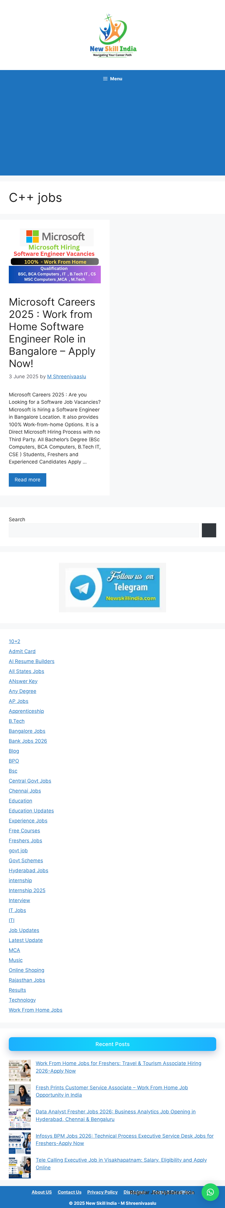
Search (17, 519)
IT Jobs (17, 910)
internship (20, 880)
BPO (14, 761)
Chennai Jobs (25, 791)
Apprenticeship (26, 711)
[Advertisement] (112, 132)
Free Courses (24, 831)
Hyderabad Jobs (28, 870)
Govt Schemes (26, 860)
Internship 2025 (27, 890)
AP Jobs (18, 701)
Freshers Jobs (25, 841)
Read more (27, 480)
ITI (11, 920)
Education (20, 801)
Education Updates (31, 811)
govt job (18, 850)
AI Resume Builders (31, 661)
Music (16, 960)
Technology (22, 1000)
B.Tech (17, 721)
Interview (19, 900)
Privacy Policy (102, 1192)
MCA (14, 950)
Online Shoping (26, 970)
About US (42, 1192)
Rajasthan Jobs (27, 980)
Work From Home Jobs (35, 1010)
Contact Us (69, 1192)
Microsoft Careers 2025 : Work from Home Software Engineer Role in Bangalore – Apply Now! (52, 332)
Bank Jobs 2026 (28, 741)
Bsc (13, 771)
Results (17, 990)
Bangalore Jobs (27, 731)
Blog (14, 751)
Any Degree (22, 691)
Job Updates (24, 930)
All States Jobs (26, 671)
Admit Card (22, 651)
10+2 (14, 641)
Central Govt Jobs (30, 781)
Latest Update (26, 940)
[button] (210, 1192)
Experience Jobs (28, 821)
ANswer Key (23, 681)
